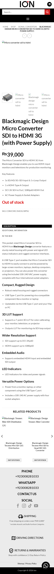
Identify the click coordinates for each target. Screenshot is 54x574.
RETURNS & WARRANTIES (30, 550)
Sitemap (21, 563)
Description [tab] (9, 226)
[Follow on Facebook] (18, 506)
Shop (13, 27)
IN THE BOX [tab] (7, 236)
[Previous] (6, 66)
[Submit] (47, 12)
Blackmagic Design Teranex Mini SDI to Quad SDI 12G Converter (40, 447)
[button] (49, 4)
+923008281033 (27, 476)
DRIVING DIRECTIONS (29, 537)
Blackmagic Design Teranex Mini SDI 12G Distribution (14, 445)
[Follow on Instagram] (24, 506)
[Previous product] (29, 36)
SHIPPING (29, 516)
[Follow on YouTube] (36, 506)
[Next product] (24, 36)
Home (5, 27)
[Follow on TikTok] (30, 506)
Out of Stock (14, 460)
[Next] (47, 66)
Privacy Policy (31, 563)
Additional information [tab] (14, 230)
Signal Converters (27, 27)
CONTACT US (27, 494)
